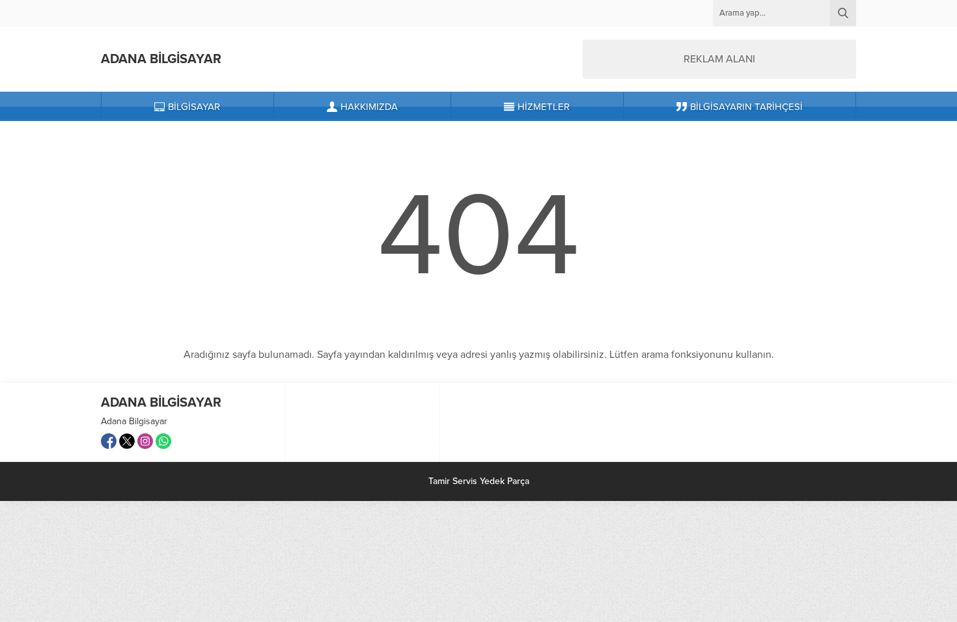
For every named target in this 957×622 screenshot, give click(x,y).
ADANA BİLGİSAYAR (161, 59)
